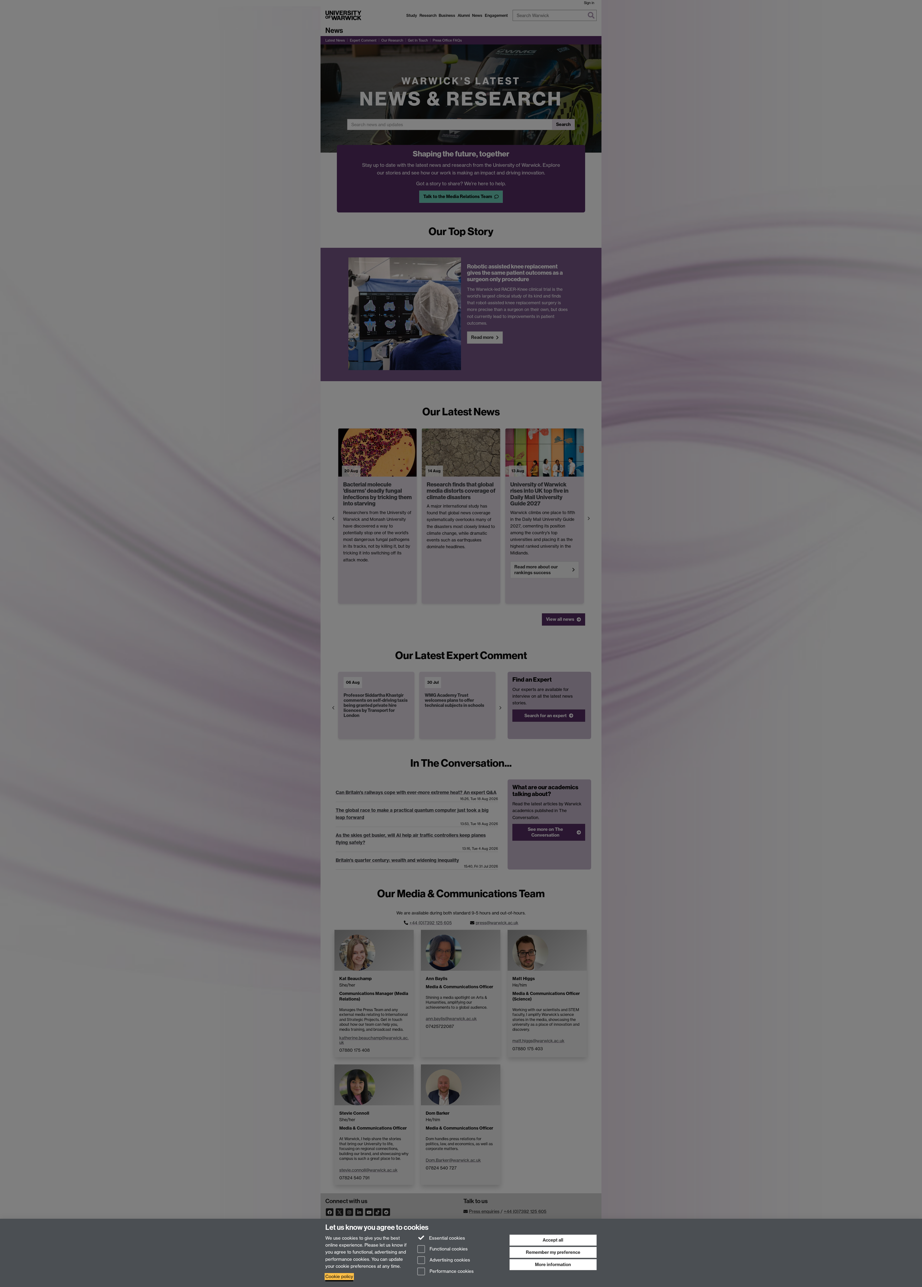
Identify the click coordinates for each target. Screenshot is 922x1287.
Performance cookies (451, 1271)
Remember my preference (553, 1252)
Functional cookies (448, 1249)
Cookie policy (339, 1276)
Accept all (553, 1240)
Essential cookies (446, 1238)
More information (553, 1264)
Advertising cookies (449, 1260)
